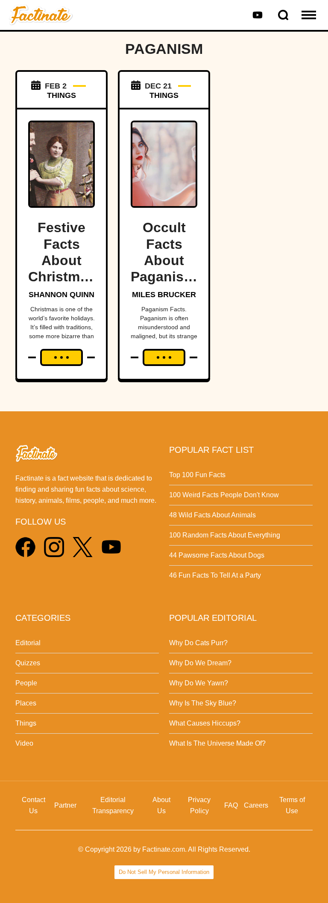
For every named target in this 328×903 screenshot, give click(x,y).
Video (24, 743)
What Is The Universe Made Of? (217, 743)
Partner (65, 805)
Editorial (28, 642)
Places (25, 703)
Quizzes (27, 663)
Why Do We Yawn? (198, 683)
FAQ (231, 805)
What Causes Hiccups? (204, 723)
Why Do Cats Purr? (198, 642)
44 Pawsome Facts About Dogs (216, 555)
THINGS (61, 95)
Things (25, 723)
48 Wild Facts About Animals (212, 515)
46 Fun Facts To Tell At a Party (215, 575)
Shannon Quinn (61, 294)
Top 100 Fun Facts (197, 474)
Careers (256, 805)
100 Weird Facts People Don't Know (224, 495)
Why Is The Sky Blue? (202, 703)
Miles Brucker (164, 294)
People (26, 683)
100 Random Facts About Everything (224, 535)
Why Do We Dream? (200, 663)
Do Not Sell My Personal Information (164, 872)
